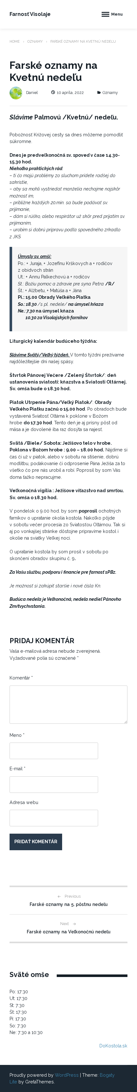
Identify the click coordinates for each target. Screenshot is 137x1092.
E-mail (17, 768)
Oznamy (35, 41)
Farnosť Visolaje (30, 14)
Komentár (21, 677)
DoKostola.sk (113, 1045)
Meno (17, 735)
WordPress (67, 1075)
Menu (117, 14)
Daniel (32, 92)
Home (15, 41)
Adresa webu (24, 802)
